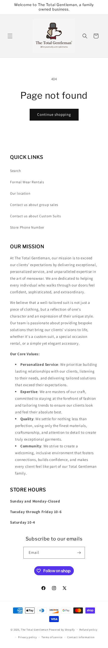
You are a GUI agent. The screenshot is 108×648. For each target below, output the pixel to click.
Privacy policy (27, 637)
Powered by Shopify (62, 629)
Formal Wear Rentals (27, 182)
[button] (10, 36)
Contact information (80, 637)
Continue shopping (54, 114)
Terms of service (52, 637)
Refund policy (88, 629)
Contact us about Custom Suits (35, 216)
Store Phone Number (27, 227)
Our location (20, 193)
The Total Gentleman (34, 629)
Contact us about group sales (34, 204)
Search (15, 170)
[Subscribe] (79, 553)
